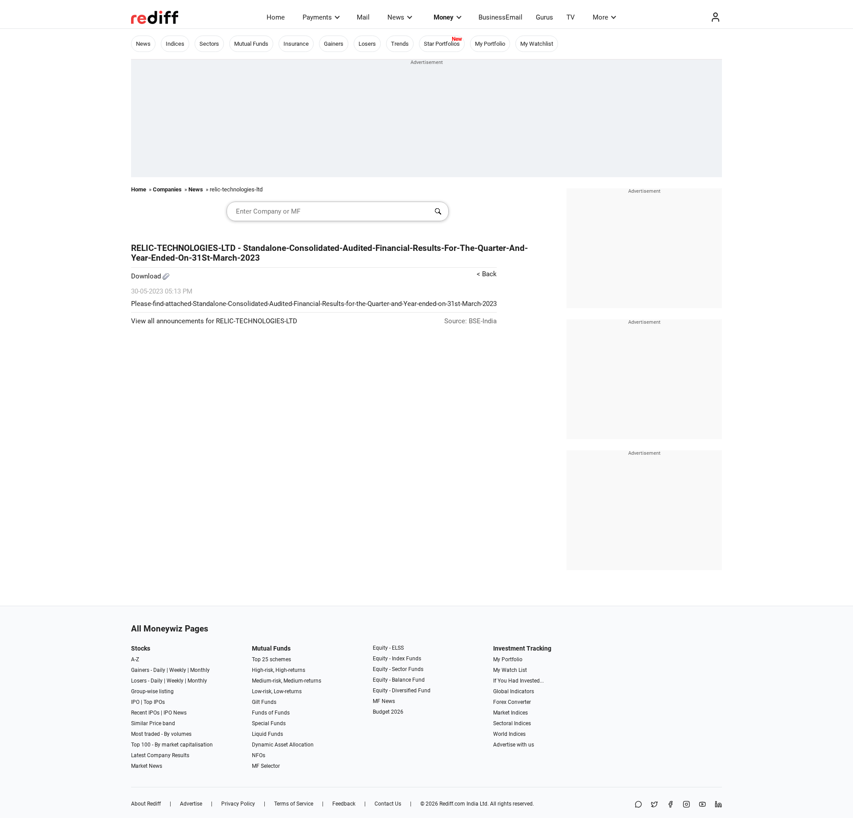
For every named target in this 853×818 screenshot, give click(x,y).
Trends (400, 43)
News (395, 17)
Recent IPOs (145, 713)
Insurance (296, 43)
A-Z (135, 659)
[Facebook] (670, 805)
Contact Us (388, 804)
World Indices (509, 734)
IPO (135, 702)
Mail (363, 17)
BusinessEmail (500, 17)
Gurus (544, 17)
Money (444, 17)
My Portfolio (490, 43)
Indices (175, 43)
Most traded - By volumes (161, 734)
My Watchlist (536, 43)
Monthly (200, 670)
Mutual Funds (251, 43)
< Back (487, 274)
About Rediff (146, 804)
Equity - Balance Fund (399, 680)
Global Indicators (513, 691)
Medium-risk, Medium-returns (286, 681)
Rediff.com (452, 804)
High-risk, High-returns (278, 670)
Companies (167, 189)
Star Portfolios (442, 43)
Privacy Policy (238, 804)
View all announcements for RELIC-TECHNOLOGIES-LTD (214, 321)
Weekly (177, 670)
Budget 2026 (388, 712)
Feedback (343, 804)
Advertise (191, 804)
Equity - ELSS (388, 648)
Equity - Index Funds (397, 658)
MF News (384, 701)
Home (276, 17)
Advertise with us (513, 745)
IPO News (175, 713)
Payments (317, 17)
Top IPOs (154, 702)
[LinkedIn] (718, 805)
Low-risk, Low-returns (277, 691)
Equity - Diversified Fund (401, 690)
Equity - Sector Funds (398, 669)
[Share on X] (654, 805)
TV (570, 17)
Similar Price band (153, 723)
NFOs (258, 755)
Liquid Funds (267, 734)
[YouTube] (702, 805)
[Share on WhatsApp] (638, 805)
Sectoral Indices (512, 723)
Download (147, 276)
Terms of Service (293, 804)
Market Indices (510, 713)
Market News (146, 766)
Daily (159, 670)
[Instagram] (686, 805)
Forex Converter (512, 702)
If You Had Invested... (518, 681)
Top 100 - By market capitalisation (172, 745)
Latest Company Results (160, 755)
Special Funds (269, 723)
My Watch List (510, 670)
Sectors (209, 43)
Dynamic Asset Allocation (283, 745)
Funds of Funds (271, 713)
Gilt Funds (264, 702)
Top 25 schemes (271, 659)
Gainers (333, 43)
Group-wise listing (152, 691)
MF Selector (266, 766)
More (600, 17)
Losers (367, 43)
